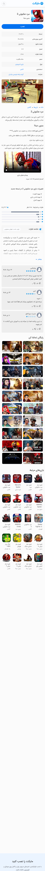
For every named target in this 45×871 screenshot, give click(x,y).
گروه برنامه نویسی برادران (16, 74)
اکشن (21, 69)
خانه (42, 107)
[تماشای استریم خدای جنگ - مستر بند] (33, 359)
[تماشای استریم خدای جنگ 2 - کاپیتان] (33, 384)
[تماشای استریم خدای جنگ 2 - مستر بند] (12, 397)
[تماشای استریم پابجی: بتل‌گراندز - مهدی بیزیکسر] (33, 434)
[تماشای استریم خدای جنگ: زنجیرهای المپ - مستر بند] (12, 347)
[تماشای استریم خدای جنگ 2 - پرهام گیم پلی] (33, 347)
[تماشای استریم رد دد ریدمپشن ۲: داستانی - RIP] (12, 446)
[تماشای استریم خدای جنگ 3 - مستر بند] (33, 397)
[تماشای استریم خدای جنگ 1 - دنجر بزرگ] (12, 409)
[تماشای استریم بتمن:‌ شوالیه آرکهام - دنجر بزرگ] (12, 359)
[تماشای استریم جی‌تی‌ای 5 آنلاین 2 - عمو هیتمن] (33, 409)
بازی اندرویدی (19, 64)
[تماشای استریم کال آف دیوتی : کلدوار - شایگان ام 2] (33, 422)
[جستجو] (4, 3)
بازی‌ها (36, 107)
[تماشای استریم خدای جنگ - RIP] (12, 384)
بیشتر (40, 259)
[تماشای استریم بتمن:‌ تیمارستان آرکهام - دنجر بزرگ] (33, 372)
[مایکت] (37, 5)
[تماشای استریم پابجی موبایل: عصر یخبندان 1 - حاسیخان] (12, 422)
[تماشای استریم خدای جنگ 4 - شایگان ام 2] (33, 459)
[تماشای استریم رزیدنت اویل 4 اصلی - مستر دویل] (12, 372)
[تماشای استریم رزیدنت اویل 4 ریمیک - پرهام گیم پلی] (12, 434)
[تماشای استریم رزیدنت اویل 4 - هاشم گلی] (33, 446)
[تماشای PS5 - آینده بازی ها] (12, 459)
